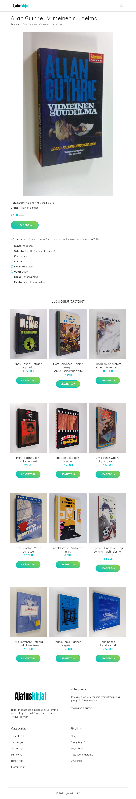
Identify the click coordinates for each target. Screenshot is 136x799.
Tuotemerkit (18, 767)
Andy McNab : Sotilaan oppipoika (28, 365)
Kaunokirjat (32, 202)
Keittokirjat (17, 742)
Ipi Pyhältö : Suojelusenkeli (107, 643)
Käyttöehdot (77, 748)
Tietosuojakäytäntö (81, 754)
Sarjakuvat (17, 754)
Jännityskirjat (47, 202)
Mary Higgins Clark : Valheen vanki (28, 459)
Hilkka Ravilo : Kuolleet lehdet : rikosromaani (108, 365)
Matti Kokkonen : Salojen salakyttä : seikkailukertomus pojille (68, 367)
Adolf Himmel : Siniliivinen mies (68, 549)
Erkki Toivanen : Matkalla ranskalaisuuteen (28, 643)
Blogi (73, 736)
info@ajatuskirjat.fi (81, 708)
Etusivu (15, 24)
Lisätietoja (25, 225)
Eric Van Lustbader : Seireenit (68, 459)
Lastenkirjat (17, 748)
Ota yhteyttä (77, 742)
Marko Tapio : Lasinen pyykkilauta (68, 643)
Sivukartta (76, 760)
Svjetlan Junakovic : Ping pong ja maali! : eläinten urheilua (108, 551)
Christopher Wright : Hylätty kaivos (108, 459)
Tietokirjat (17, 760)
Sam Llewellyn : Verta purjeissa (28, 549)
